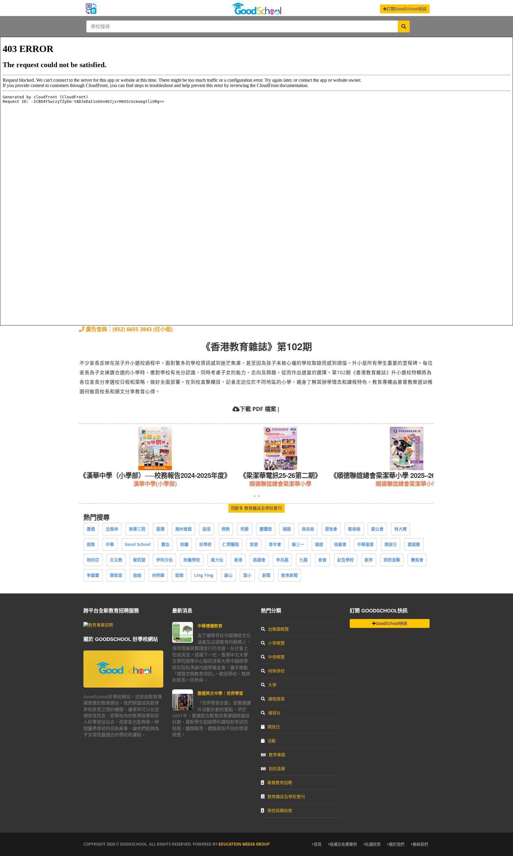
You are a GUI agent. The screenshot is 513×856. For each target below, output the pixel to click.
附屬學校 (191, 560)
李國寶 (93, 575)
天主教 (116, 560)
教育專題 (277, 754)
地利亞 (93, 560)
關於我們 (396, 844)
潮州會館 (183, 529)
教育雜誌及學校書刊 (286, 796)
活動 (271, 740)
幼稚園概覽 (278, 629)
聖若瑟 (139, 560)
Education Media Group (244, 844)
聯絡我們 (420, 844)
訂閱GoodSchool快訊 (407, 9)
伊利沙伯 (164, 560)
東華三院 (137, 529)
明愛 (244, 529)
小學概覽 (276, 643)
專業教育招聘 (279, 782)
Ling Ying (203, 575)
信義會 (340, 544)
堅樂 (179, 575)
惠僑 (91, 529)
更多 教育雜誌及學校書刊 (258, 508)
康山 (228, 575)
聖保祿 (354, 529)
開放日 (390, 544)
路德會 (259, 560)
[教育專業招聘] (98, 625)
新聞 (266, 575)
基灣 (160, 529)
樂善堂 (116, 575)
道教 (91, 544)
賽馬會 (417, 560)
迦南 (137, 575)
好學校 (205, 544)
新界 (369, 560)
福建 (287, 529)
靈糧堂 (265, 529)
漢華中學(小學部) (155, 484)
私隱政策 (373, 844)
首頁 (318, 844)
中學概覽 (276, 657)
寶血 (165, 544)
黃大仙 (217, 560)
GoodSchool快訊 (391, 623)
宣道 (254, 544)
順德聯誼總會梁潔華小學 (280, 484)
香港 (238, 560)
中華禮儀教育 (209, 625)
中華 (110, 544)
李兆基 (282, 560)
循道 (319, 544)
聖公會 (377, 529)
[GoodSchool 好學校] (256, 12)
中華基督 (365, 544)
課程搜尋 (276, 699)
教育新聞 (289, 575)
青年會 (275, 544)
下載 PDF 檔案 (258, 409)
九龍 (303, 560)
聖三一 (298, 544)
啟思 (206, 529)
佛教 (225, 529)
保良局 (308, 529)
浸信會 (331, 529)
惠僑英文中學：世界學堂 (220, 693)
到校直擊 (392, 560)
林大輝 (400, 529)
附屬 (184, 544)
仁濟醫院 (230, 544)
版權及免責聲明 (343, 844)
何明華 (158, 575)
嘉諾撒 (414, 544)
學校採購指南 (279, 810)
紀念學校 (345, 560)
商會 (322, 560)
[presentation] (254, 496)
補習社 (274, 713)
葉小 (247, 575)
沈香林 (112, 529)
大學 (272, 685)
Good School (138, 544)
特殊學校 (276, 671)
